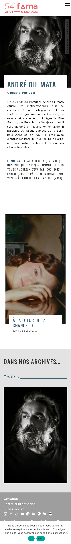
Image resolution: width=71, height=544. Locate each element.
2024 (16, 331)
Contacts (11, 498)
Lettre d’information (20, 504)
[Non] (66, 532)
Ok (31, 538)
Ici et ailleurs (29, 331)
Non (40, 538)
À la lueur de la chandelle (29, 323)
